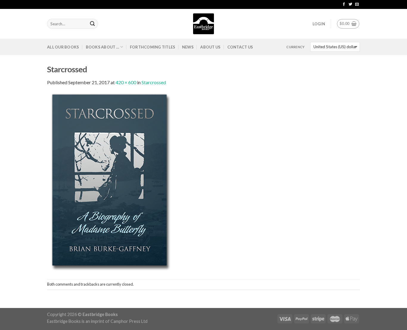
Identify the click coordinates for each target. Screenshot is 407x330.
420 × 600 (126, 82)
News (188, 47)
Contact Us (240, 47)
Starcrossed (154, 82)
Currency (295, 47)
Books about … (102, 47)
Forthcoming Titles (152, 47)
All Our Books (63, 47)
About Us (210, 47)
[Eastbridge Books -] (203, 24)
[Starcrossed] (109, 182)
